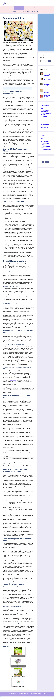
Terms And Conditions (33, 693)
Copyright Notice (20, 693)
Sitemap (43, 693)
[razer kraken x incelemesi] (27, 696)
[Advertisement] (33, 3)
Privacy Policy (26, 693)
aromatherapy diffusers (28, 363)
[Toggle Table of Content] (30, 88)
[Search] (49, 61)
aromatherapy (13, 380)
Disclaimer (39, 693)
